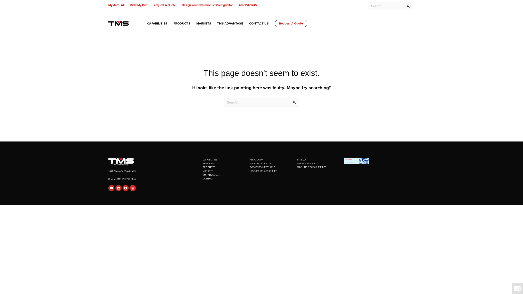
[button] (291, 23)
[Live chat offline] (517, 288)
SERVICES (208, 163)
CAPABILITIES (210, 159)
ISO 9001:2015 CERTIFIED (263, 171)
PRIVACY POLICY (306, 163)
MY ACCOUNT (257, 159)
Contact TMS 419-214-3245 (122, 179)
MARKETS (208, 171)
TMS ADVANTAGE (212, 175)
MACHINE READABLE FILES (311, 167)
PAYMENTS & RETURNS (262, 167)
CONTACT (208, 178)
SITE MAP (302, 159)
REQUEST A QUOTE (260, 163)
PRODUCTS (209, 167)
